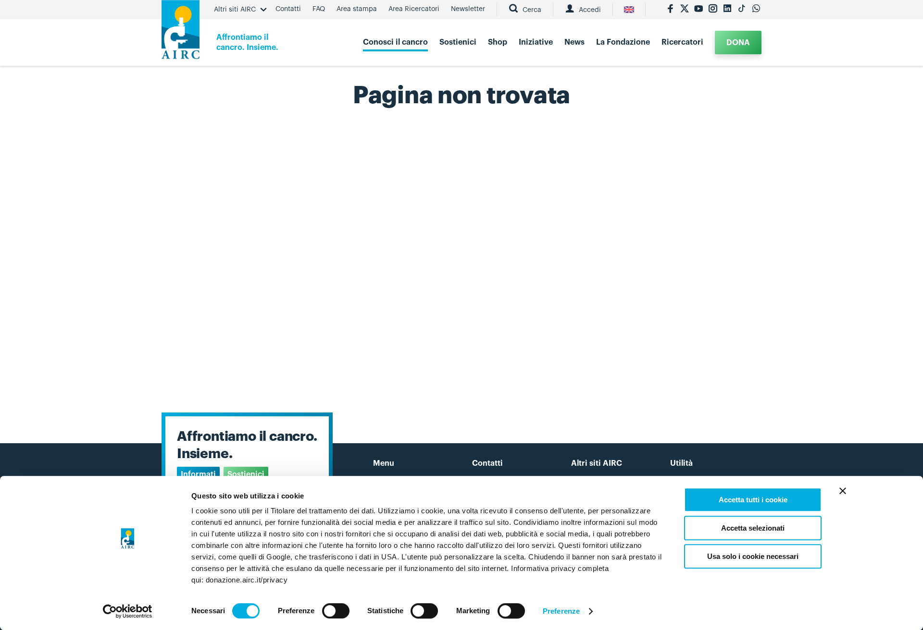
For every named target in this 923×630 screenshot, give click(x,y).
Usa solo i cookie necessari (752, 556)
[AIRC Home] (181, 33)
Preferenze (561, 611)
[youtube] (698, 9)
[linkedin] (727, 9)
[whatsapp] (756, 9)
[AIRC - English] (629, 9)
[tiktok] (741, 9)
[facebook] (670, 9)
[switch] (335, 610)
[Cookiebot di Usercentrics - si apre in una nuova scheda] (128, 611)
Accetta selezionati (753, 528)
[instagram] (713, 9)
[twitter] (684, 9)
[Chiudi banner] (842, 490)
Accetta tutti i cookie (753, 500)
